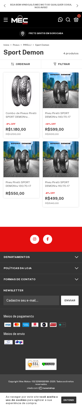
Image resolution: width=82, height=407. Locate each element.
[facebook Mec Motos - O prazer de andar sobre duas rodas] (47, 239)
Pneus (16, 44)
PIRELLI (27, 44)
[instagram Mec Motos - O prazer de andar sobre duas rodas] (34, 239)
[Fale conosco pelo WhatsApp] (60, 20)
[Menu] (6, 20)
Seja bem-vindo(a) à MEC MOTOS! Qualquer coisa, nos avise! (41, 6)
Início (6, 44)
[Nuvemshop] (41, 388)
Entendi (69, 400)
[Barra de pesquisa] (68, 20)
